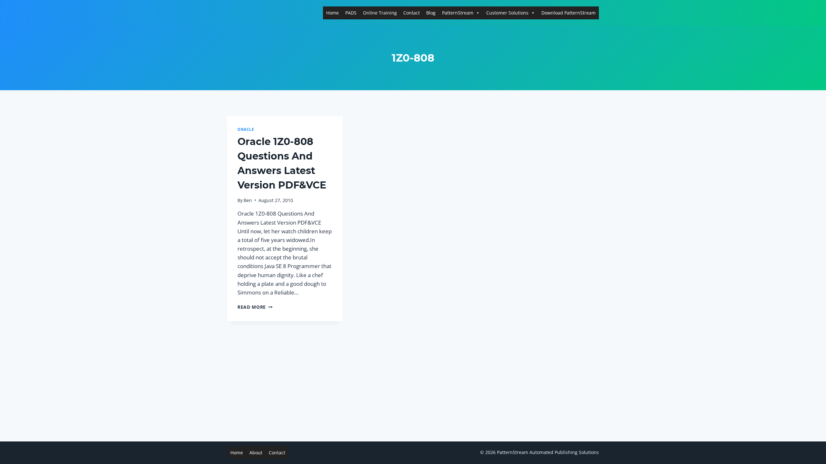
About (255, 453)
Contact (411, 13)
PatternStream (457, 13)
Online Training (380, 13)
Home (332, 13)
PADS (351, 13)
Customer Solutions (507, 13)
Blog (431, 13)
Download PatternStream (568, 13)
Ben (248, 200)
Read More (255, 307)
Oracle (245, 129)
